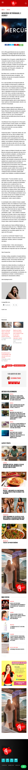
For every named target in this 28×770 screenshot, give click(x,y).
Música (12, 601)
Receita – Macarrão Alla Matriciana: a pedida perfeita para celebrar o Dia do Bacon (13, 492)
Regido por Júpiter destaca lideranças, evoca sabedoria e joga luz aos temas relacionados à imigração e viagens (18, 334)
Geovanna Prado (16, 378)
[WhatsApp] (21, 46)
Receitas (5, 541)
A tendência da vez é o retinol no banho (17, 627)
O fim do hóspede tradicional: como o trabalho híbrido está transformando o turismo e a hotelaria (17, 638)
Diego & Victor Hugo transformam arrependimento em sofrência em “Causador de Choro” (17, 605)
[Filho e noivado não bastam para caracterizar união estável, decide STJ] (5, 405)
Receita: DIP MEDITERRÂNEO (10, 543)
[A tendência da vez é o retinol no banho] (5, 626)
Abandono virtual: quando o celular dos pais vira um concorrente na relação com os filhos (13, 466)
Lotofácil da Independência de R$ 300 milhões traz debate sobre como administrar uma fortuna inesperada (18, 425)
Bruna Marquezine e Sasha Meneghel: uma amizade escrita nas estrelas (6, 355)
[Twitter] (11, 46)
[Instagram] (12, 382)
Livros (5, 462)
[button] (23, 766)
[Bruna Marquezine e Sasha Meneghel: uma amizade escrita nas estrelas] (7, 347)
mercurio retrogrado (19, 365)
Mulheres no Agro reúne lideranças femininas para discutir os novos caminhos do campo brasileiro (17, 398)
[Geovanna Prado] (9, 378)
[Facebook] (7, 46)
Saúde (11, 612)
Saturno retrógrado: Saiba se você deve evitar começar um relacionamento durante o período (6, 333)
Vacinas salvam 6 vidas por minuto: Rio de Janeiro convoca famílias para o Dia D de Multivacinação (17, 616)
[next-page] (5, 656)
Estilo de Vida (14, 647)
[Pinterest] (16, 46)
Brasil (8, 9)
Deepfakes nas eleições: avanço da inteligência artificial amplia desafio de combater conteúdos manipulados (17, 434)
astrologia (9, 365)
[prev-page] (3, 656)
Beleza (12, 624)
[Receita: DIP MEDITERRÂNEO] (14, 531)
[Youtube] (18, 382)
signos (4, 367)
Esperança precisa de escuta (17, 649)
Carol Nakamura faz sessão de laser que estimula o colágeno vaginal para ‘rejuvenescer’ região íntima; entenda (13, 518)
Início (3, 9)
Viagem (12, 634)
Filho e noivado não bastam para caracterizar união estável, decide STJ (17, 406)
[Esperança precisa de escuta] (5, 648)
